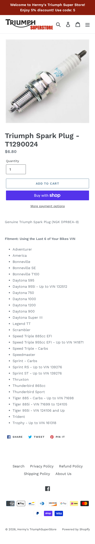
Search (19, 466)
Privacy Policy (41, 466)
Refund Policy (71, 466)
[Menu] (87, 24)
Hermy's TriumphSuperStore (37, 529)
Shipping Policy (37, 474)
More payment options (47, 206)
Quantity (12, 161)
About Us (63, 474)
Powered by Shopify (76, 529)
